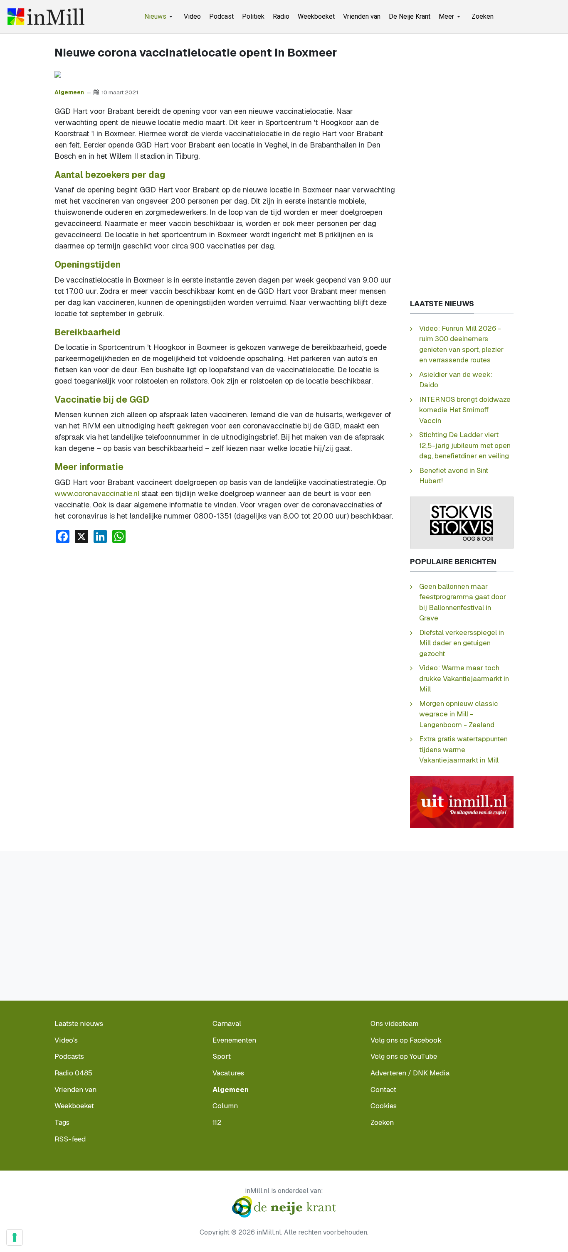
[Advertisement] (224, 612)
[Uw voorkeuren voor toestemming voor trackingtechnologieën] (14, 1237)
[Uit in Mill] (462, 801)
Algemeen (69, 92)
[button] (160, 16)
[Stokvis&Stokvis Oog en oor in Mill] (462, 521)
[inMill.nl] (45, 16)
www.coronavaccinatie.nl (96, 493)
